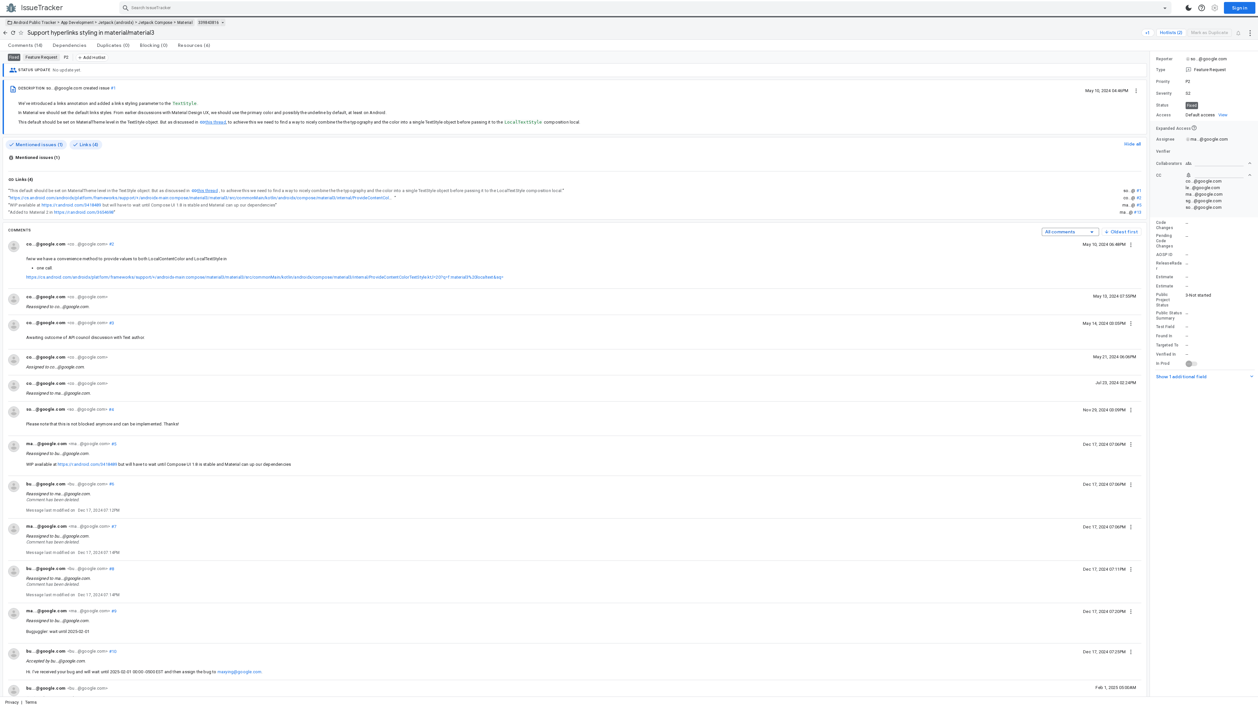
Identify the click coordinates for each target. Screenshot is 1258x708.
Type (1160, 70)
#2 (1138, 197)
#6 (111, 484)
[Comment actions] (1131, 244)
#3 (111, 322)
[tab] (25, 45)
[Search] (126, 8)
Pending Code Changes (1164, 240)
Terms (31, 702)
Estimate (1164, 277)
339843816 (208, 22)
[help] (1201, 7)
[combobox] (646, 8)
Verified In (1166, 354)
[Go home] (5, 33)
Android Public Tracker (34, 22)
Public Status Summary (1169, 316)
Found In (1164, 336)
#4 (110, 409)
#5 (1138, 205)
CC (1159, 175)
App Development (77, 22)
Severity (1164, 93)
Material (185, 22)
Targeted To (1167, 345)
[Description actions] (1136, 90)
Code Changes (1164, 225)
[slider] (1151, 374)
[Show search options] (1165, 8)
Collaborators (1169, 163)
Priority (1163, 81)
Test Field (1165, 326)
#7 (113, 526)
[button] (1204, 70)
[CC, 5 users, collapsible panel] (1219, 175)
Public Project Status (1163, 299)
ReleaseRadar (1169, 266)
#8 (111, 568)
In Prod (1163, 363)
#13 (1137, 212)
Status (1162, 105)
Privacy (12, 702)
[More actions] (1250, 33)
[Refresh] (13, 33)
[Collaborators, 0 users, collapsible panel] (1219, 163)
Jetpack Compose (155, 22)
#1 (113, 88)
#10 (112, 651)
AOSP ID (1164, 254)
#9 (113, 610)
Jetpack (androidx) (116, 22)
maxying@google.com (239, 671)
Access (1163, 115)
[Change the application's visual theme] (1188, 7)
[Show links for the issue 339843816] (222, 22)
